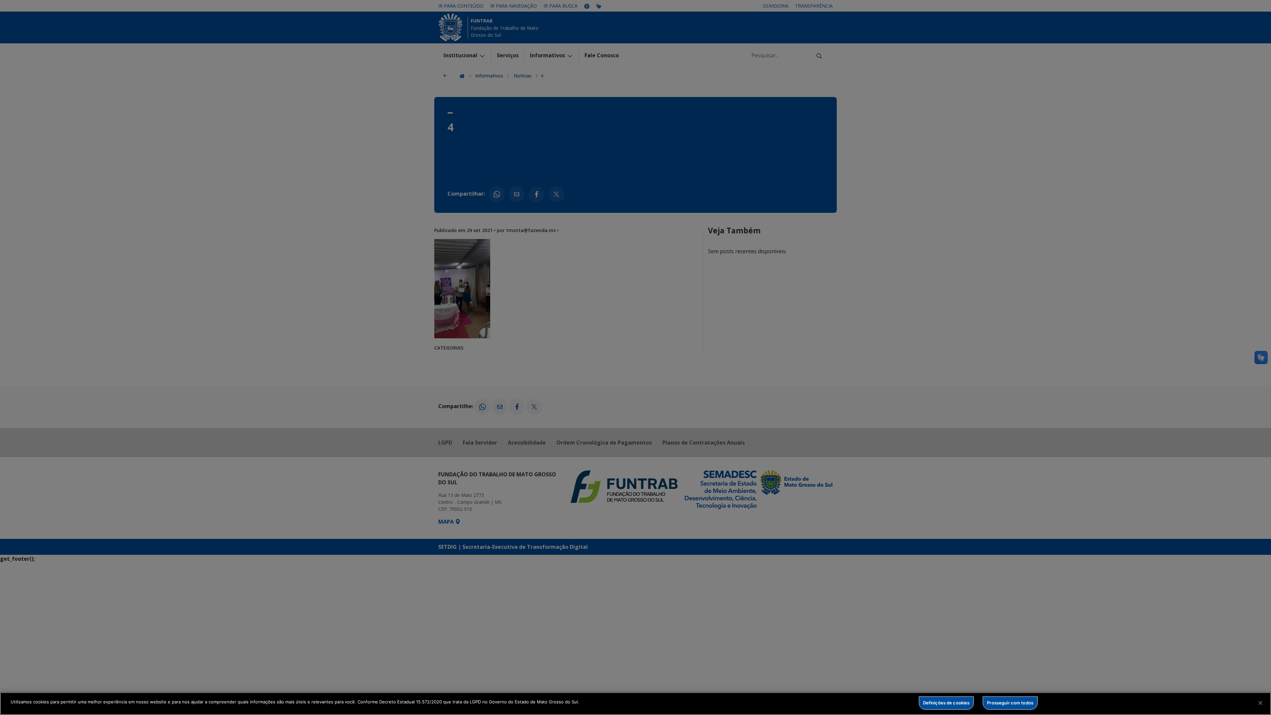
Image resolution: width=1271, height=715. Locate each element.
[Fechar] (1260, 702)
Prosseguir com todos (1010, 702)
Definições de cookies (946, 702)
